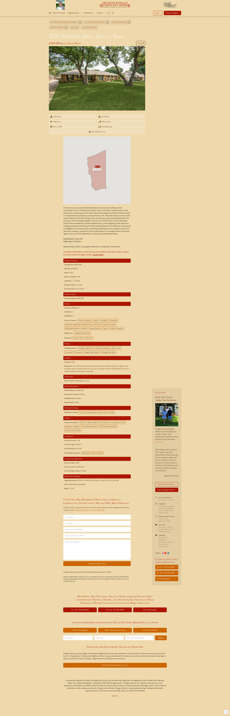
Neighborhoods (73, 13)
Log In (115, 696)
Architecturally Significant (121, 680)
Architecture (87, 13)
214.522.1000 (98, 255)
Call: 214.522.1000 (82, 510)
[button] (97, 169)
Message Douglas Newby (97, 563)
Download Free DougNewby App (114, 665)
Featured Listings (59, 13)
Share (140, 43)
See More (158, 442)
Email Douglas (165, 579)
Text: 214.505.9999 (97, 510)
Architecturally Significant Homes (78, 680)
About (157, 13)
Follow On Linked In (150, 630)
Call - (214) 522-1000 (167, 567)
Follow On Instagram (80, 630)
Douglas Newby (160, 393)
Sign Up (161, 638)
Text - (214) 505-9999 (167, 573)
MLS (108, 13)
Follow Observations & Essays (115, 630)
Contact (171, 13)
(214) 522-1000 (139, 691)
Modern (100, 13)
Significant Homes (100, 680)
